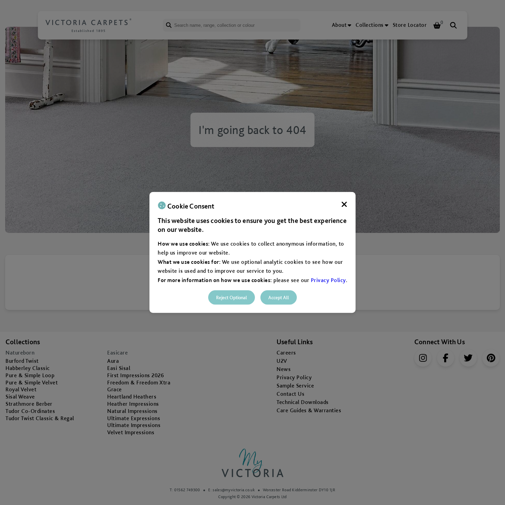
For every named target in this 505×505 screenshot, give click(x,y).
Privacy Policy (328, 280)
